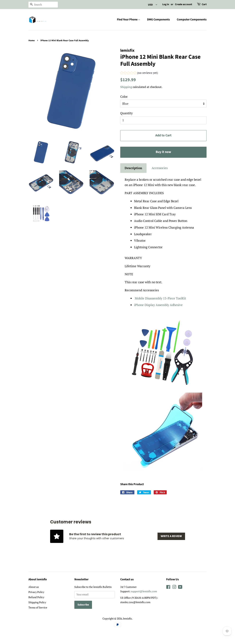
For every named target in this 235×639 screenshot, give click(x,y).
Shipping (126, 87)
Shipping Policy (37, 602)
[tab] (133, 168)
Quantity (126, 113)
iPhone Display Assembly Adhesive (158, 305)
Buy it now (163, 152)
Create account (183, 4)
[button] (139, 73)
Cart (204, 4)
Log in (165, 4)
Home (31, 40)
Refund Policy (36, 597)
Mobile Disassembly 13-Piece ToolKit (160, 298)
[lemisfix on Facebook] (168, 587)
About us (33, 587)
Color (124, 96)
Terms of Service (37, 607)
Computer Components (192, 19)
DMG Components (158, 19)
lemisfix (127, 618)
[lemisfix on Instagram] (174, 587)
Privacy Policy (36, 592)
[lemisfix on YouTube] (180, 587)
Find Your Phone (127, 19)
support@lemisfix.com (144, 591)
